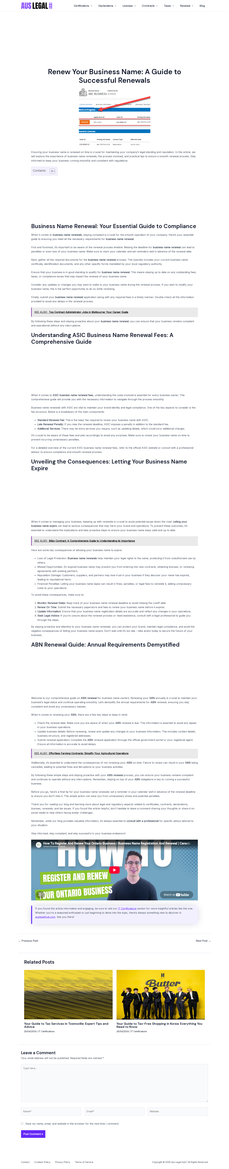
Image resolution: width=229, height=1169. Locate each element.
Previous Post (28, 941)
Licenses (128, 5)
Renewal (185, 5)
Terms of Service (84, 1162)
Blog (202, 5)
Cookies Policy (42, 1162)
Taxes (167, 5)
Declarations (105, 5)
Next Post (203, 941)
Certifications (81, 5)
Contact (25, 1162)
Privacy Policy (62, 1162)
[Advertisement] (114, 35)
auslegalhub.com (45, 916)
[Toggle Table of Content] (50, 171)
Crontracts (148, 5)
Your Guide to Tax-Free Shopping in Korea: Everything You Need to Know (159, 1025)
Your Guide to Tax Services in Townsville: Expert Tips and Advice (66, 1025)
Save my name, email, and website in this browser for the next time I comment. (72, 1123)
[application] (90, 5)
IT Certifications (127, 908)
